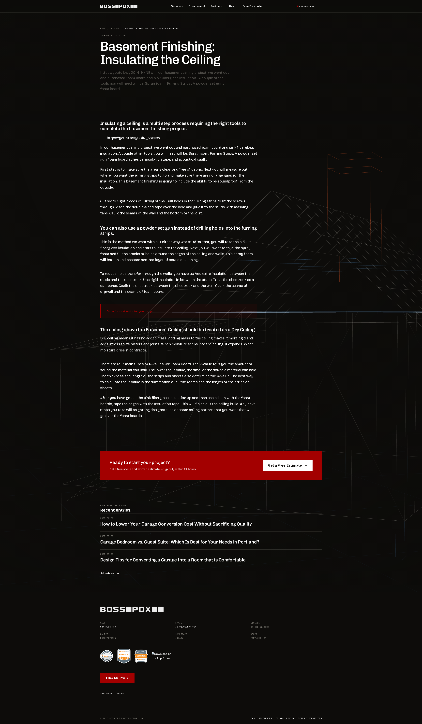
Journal (115, 28)
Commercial (197, 6)
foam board (211, 147)
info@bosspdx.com (185, 627)
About (232, 6)
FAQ (253, 718)
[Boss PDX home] (118, 6)
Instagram (106, 693)
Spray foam (198, 153)
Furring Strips (221, 153)
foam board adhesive (126, 159)
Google (120, 693)
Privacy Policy (285, 718)
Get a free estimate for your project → (133, 311)
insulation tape (157, 159)
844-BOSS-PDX (108, 627)
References (265, 718)
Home (102, 28)
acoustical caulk (192, 159)
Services (177, 6)
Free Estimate (252, 6)
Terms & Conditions (310, 718)
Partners (217, 6)
